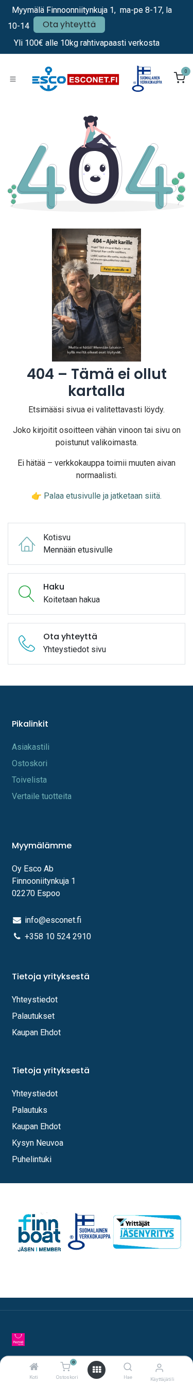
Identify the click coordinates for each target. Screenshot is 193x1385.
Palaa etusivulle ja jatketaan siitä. (103, 496)
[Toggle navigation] (13, 78)
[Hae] (128, 1367)
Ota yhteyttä (69, 24)
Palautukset (33, 1016)
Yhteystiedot (36, 999)
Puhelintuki (31, 1159)
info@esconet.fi (53, 920)
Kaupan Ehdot (36, 1032)
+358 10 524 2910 (58, 936)
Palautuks (29, 1110)
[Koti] (34, 1367)
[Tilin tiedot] (159, 1368)
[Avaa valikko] (97, 1369)
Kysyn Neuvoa (37, 1143)
